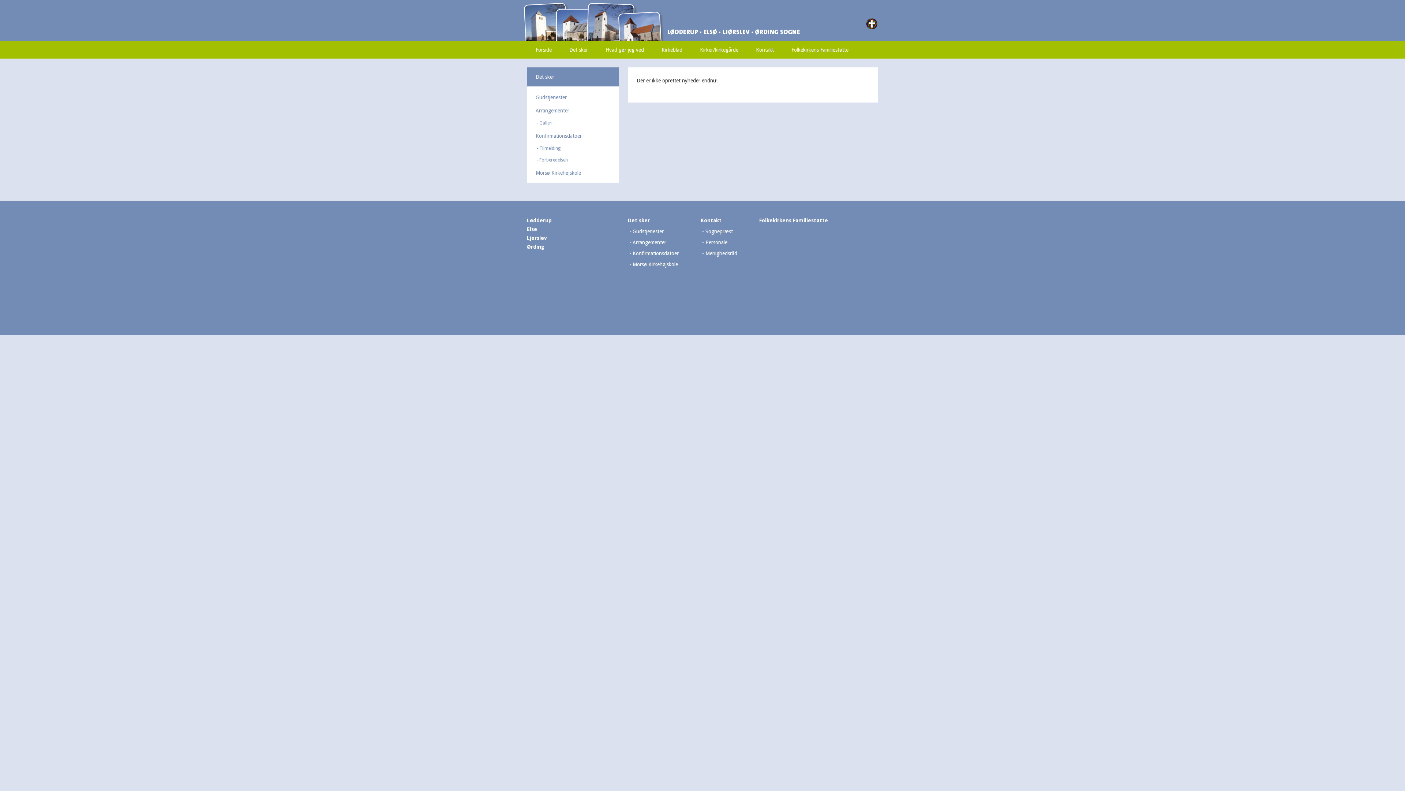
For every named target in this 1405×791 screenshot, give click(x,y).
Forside (544, 50)
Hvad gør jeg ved (625, 50)
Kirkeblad (672, 50)
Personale (716, 242)
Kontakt (765, 50)
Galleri (545, 123)
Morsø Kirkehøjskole (558, 173)
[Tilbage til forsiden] (627, 6)
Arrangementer (552, 111)
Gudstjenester (551, 97)
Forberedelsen (553, 160)
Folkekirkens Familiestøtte (819, 50)
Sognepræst (719, 231)
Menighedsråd (721, 253)
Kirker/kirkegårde (719, 50)
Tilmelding (550, 148)
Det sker (578, 50)
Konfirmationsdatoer (559, 136)
